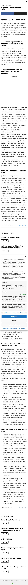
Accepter (14, 316)
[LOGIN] (26, 1)
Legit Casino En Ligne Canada (11, 558)
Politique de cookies (7, 328)
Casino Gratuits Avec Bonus (10, 237)
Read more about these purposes (20, 312)
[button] (26, 257)
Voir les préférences (14, 325)
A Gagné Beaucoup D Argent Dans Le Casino (13, 568)
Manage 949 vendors (5, 312)
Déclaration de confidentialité (18, 328)
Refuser (14, 321)
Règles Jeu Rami (6, 539)
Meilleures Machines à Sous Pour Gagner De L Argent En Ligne (12, 247)
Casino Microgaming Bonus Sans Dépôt (12, 548)
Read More (4, 240)
